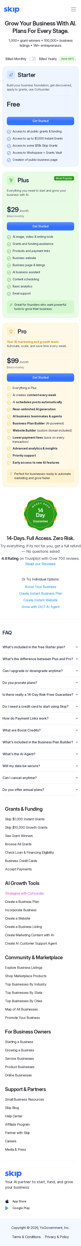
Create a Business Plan (22, 902)
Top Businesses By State (23, 993)
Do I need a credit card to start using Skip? (35, 706)
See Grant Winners (19, 836)
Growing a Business (19, 1050)
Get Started (40, 121)
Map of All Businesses (21, 1009)
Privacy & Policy (57, 1237)
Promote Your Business (22, 1018)
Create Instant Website (40, 600)
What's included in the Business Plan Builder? (37, 742)
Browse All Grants (18, 844)
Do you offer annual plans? (23, 790)
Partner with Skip (17, 1133)
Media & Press (15, 1149)
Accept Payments (18, 869)
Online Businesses (18, 1075)
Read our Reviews (40, 564)
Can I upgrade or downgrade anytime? (32, 671)
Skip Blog (12, 1108)
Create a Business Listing (23, 927)
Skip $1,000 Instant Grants (25, 819)
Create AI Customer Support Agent (31, 943)
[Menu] (73, 9)
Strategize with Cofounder (24, 893)
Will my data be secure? (21, 766)
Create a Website (17, 918)
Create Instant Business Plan (40, 593)
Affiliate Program (17, 1124)
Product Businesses (19, 1067)
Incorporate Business (21, 910)
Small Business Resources (24, 1099)
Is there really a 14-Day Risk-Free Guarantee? (37, 694)
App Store (19, 1201)
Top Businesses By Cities (23, 1001)
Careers (10, 1141)
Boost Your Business (40, 587)
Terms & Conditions (26, 1237)
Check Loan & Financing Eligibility (29, 852)
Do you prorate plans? (19, 683)
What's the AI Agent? (19, 754)
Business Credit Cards (21, 861)
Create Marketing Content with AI (29, 935)
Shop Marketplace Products (26, 976)
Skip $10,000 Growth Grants (26, 827)
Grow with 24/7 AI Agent (41, 607)
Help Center (13, 1116)
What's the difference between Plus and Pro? (37, 659)
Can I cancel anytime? (19, 778)
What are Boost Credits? (21, 730)
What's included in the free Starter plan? (33, 647)
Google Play (21, 1208)
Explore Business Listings (23, 967)
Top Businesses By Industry (26, 984)
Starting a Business (19, 1042)
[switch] (32, 59)
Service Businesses (19, 1058)
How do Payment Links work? (25, 718)
